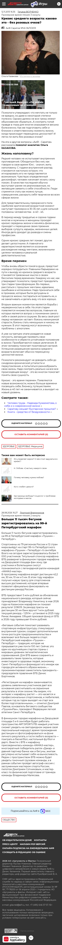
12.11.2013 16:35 (8, 12)
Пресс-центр (10, 844)
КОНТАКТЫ (40, 840)
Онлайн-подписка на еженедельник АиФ (28, 848)
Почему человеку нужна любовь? (29, 477)
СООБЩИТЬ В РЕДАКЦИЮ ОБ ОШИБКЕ (23, 852)
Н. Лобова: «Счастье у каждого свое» (30, 468)
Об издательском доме (17, 840)
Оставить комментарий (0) (31, 434)
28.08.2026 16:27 (9, 512)
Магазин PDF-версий (32, 844)
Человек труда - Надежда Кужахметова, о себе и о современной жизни (30, 404)
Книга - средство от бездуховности (28, 412)
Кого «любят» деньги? (24, 487)
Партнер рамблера (27, 931)
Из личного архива (30, 76)
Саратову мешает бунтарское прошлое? (31, 409)
